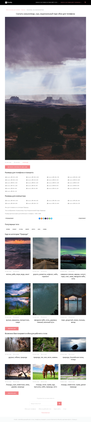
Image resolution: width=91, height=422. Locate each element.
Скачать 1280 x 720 (32, 203)
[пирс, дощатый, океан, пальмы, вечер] (73, 299)
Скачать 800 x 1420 (11, 182)
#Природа (25, 162)
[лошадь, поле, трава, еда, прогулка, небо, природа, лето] (45, 372)
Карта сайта (57, 409)
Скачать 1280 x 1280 (74, 177)
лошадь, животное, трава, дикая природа (73, 386)
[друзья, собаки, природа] (18, 344)
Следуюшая (81, 218)
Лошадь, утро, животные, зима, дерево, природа (18, 386)
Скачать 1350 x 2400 (12, 177)
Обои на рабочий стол (45, 409)
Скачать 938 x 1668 (74, 180)
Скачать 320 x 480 (32, 188)
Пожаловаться (45, 412)
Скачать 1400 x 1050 (12, 200)
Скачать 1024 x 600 (32, 180)
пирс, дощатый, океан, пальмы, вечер (73, 321)
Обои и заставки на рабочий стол (46, 2)
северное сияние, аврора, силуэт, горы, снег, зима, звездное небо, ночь (73, 276)
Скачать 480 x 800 (74, 185)
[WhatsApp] (49, 218)
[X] (45, 218)
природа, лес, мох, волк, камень (45, 357)
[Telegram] (43, 218)
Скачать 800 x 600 (74, 182)
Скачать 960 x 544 (53, 180)
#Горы (21, 229)
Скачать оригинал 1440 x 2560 (18, 167)
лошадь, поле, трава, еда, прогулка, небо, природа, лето (45, 386)
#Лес (39, 229)
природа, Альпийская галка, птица (73, 358)
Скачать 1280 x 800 (11, 203)
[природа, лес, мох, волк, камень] (45, 344)
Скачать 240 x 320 (11, 191)
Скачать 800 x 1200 (32, 182)
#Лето (33, 229)
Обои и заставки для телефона (70, 2)
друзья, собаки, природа (18, 357)
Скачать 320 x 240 (53, 188)
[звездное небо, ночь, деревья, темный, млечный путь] (45, 299)
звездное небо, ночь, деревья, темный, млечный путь (45, 321)
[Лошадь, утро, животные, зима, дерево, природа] (18, 372)
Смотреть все (12, 328)
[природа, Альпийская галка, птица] (73, 344)
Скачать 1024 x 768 (74, 203)
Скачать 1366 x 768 (53, 177)
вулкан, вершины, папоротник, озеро (18, 321)
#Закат (14, 229)
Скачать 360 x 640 (11, 188)
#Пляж (8, 229)
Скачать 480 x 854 (53, 185)
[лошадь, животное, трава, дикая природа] (73, 372)
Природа (23, 9)
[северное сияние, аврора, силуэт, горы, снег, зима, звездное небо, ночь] (73, 253)
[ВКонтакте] (39, 218)
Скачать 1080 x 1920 (12, 180)
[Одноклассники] (41, 218)
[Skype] (51, 218)
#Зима (45, 229)
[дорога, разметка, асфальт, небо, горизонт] (45, 253)
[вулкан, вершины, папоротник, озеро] (18, 299)
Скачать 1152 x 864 (53, 203)
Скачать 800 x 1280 (53, 182)
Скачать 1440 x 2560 (33, 177)
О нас (64, 409)
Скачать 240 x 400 (74, 188)
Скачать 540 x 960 (32, 185)
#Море (27, 229)
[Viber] (47, 218)
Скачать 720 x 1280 (11, 185)
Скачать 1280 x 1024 (54, 200)
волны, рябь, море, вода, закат (17, 274)
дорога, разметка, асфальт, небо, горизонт (45, 275)
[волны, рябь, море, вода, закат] (18, 253)
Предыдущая (9, 218)
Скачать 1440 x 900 (32, 200)
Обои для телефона (30, 409)
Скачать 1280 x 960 (74, 200)
